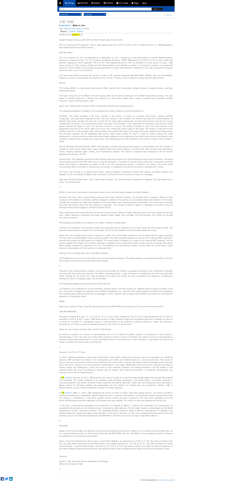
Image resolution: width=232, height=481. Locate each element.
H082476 (80, 31)
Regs (135, 3)
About (173, 480)
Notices (96, 3)
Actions (168, 15)
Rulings (70, 3)
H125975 (72, 31)
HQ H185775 (66, 25)
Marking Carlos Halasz (73, 28)
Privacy (167, 480)
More (144, 3)
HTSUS (109, 3)
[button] (62, 21)
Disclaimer (160, 480)
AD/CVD (84, 3)
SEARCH (156, 9)
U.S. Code (123, 3)
